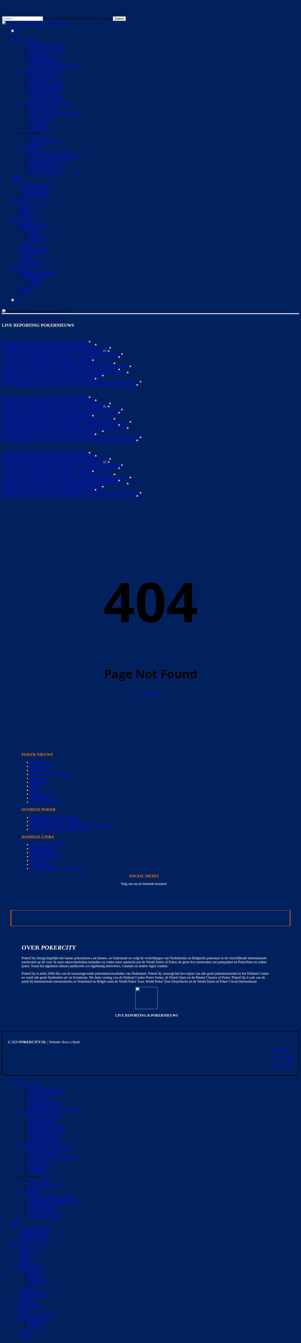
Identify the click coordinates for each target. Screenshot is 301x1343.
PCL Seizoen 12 (30, 1272)
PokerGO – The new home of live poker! (59, 829)
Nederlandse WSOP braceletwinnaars (56, 821)
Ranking (34, 1276)
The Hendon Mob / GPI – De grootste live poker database (70, 825)
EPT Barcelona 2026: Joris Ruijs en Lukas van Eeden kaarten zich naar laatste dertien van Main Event (65, 366)
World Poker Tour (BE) (44, 1184)
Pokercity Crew (30, 1256)
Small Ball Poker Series (44, 1105)
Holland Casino (41, 766)
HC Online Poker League (37, 1315)
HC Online (18, 1311)
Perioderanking (38, 1280)
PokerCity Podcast (43, 794)
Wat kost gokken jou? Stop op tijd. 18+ (57, 868)
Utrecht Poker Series (42, 1137)
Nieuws (16, 1220)
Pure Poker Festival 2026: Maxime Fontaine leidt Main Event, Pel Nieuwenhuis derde (55, 347)
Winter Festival (38, 1172)
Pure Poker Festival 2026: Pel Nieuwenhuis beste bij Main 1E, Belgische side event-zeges (57, 363)
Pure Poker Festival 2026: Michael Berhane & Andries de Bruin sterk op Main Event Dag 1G (60, 357)
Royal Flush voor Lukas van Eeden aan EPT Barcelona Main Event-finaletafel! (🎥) (55, 350)
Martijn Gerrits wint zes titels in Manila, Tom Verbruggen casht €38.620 (47, 360)
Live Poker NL (30, 1085)
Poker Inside (39, 798)
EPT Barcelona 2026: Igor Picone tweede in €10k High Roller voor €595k (48, 344)
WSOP (35, 786)
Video (23, 1252)
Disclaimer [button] (282, 1049)
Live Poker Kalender (33, 1232)
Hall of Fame (28, 1303)
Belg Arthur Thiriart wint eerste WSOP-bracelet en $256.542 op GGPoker (48, 378)
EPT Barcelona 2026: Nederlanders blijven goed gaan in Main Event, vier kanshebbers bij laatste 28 (64, 372)
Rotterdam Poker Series (44, 1133)
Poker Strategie (41, 864)
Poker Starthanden (43, 852)
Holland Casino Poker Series (39, 1113)
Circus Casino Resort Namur (50, 774)
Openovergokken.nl (128, 918)
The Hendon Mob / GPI (45, 1212)
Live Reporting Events (35, 1228)
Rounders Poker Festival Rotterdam (53, 1109)
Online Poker (39, 770)
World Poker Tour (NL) (44, 1101)
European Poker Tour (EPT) (48, 1204)
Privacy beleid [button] (283, 1057)
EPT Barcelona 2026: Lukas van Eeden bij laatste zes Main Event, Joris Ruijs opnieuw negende (61, 354)
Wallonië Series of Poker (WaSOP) (52, 1157)
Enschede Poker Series (44, 1125)
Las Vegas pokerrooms (44, 1216)
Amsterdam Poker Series (45, 1117)
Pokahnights (39, 782)
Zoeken (119, 18)
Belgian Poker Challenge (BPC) (50, 1149)
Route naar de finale (33, 1291)
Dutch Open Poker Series (46, 1093)
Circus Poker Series (42, 1153)
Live (14, 1224)
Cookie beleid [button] (283, 1064)
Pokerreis (36, 778)
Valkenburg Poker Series (45, 1141)
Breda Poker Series (41, 1121)
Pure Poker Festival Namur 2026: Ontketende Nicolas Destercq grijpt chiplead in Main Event (60, 369)
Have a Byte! (71, 1042)
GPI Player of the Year (35, 1240)
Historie (24, 1299)
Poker (15, 1081)
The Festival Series (41, 1208)
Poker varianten (41, 848)
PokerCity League (23, 1264)
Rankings (34, 1323)
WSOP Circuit (38, 1097)
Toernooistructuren (32, 1295)
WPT (34, 790)
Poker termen (39, 860)
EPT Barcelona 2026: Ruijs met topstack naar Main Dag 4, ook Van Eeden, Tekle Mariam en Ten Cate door (69, 384)
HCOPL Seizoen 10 (33, 1319)
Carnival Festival (40, 1164)
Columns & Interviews (46, 802)
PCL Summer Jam (32, 1307)
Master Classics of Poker (45, 1089)
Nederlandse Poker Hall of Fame (53, 817)
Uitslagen (34, 1283)
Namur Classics (39, 1160)
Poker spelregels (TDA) (47, 844)
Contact (24, 1260)
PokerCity (18, 1244)
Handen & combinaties (46, 856)
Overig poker (28, 1192)
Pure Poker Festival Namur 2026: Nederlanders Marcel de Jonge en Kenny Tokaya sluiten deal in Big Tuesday (70, 381)
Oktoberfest (36, 1168)
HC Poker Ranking (32, 1236)
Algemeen (37, 762)
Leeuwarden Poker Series (46, 1129)
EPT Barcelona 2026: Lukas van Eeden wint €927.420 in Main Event (45, 341)
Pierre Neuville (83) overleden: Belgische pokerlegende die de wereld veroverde (52, 375)
